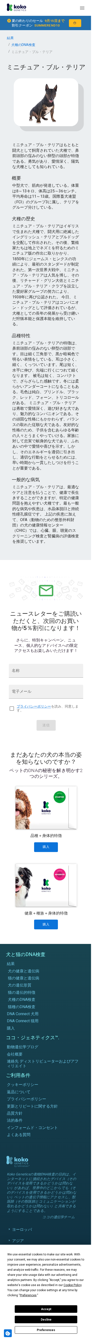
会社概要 (15, 1054)
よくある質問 (18, 1134)
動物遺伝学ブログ (22, 1047)
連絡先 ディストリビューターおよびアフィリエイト (43, 1063)
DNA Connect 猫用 (23, 1021)
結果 (10, 38)
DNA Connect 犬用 (23, 1014)
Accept (46, 1309)
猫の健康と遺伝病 (23, 978)
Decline (46, 1319)
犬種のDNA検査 (23, 45)
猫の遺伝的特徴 (21, 992)
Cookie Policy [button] (72, 1285)
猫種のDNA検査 (21, 1006)
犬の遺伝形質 (19, 985)
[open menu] (82, 8)
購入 (11, 1028)
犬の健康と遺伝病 (23, 971)
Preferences (46, 1330)
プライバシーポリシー (34, 706)
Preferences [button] (28, 1295)
